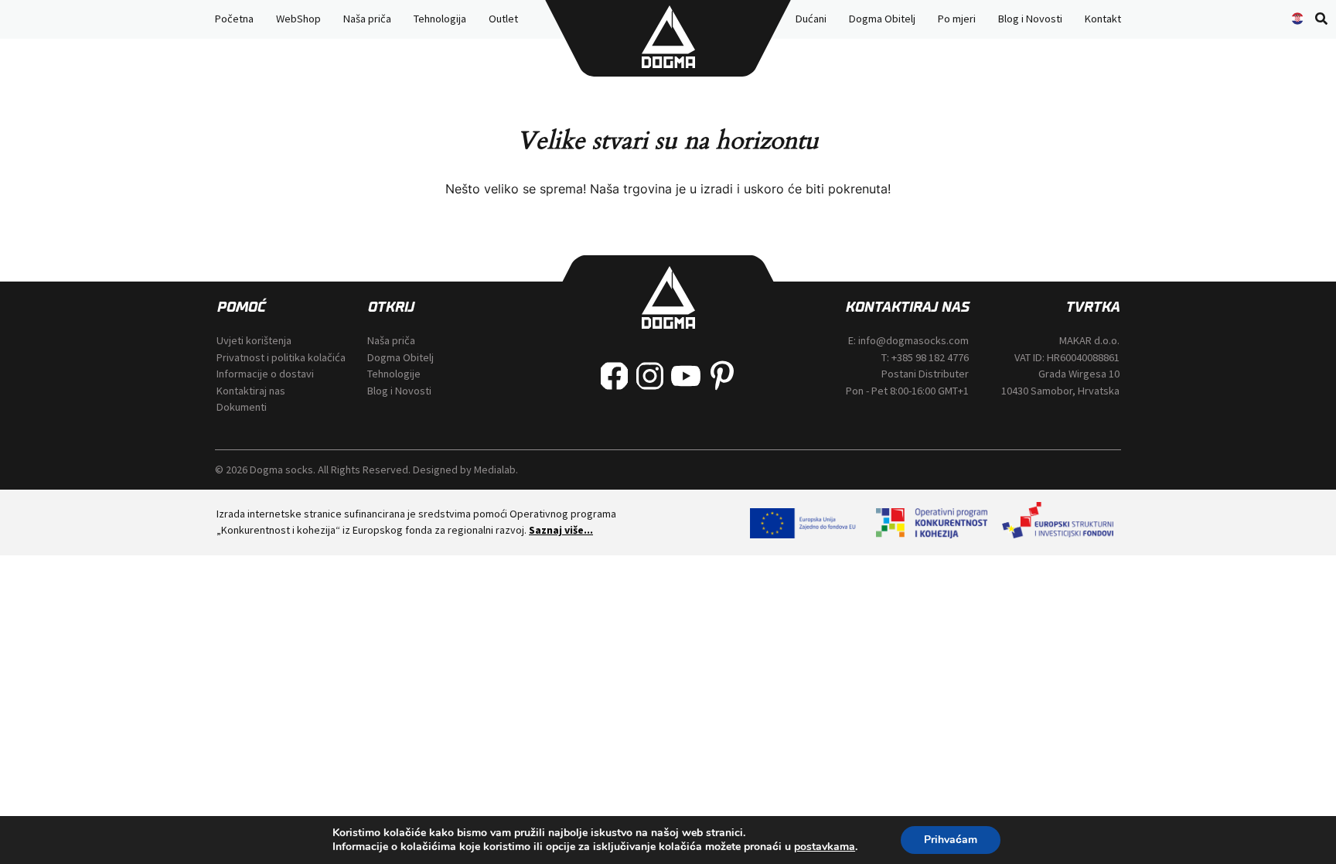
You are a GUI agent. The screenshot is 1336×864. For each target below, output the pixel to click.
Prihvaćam (950, 839)
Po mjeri (957, 19)
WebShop (298, 19)
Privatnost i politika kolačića (281, 357)
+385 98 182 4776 (930, 357)
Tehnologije (394, 374)
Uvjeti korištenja (253, 340)
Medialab (495, 469)
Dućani (811, 19)
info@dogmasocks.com (913, 340)
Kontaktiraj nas (250, 391)
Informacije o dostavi (265, 374)
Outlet (503, 19)
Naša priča (367, 19)
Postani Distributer (925, 374)
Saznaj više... (561, 530)
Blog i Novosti (1030, 19)
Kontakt (1103, 19)
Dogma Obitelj (882, 19)
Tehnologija (440, 19)
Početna (234, 19)
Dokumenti (241, 407)
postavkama (824, 847)
